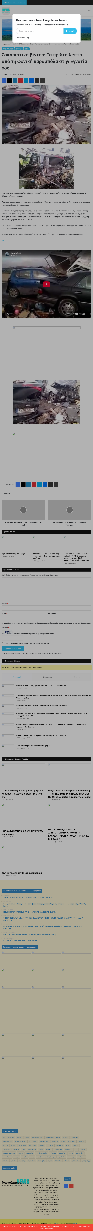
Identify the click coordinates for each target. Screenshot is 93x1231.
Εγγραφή (70, 31)
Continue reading (22, 38)
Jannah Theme (8, 1226)
